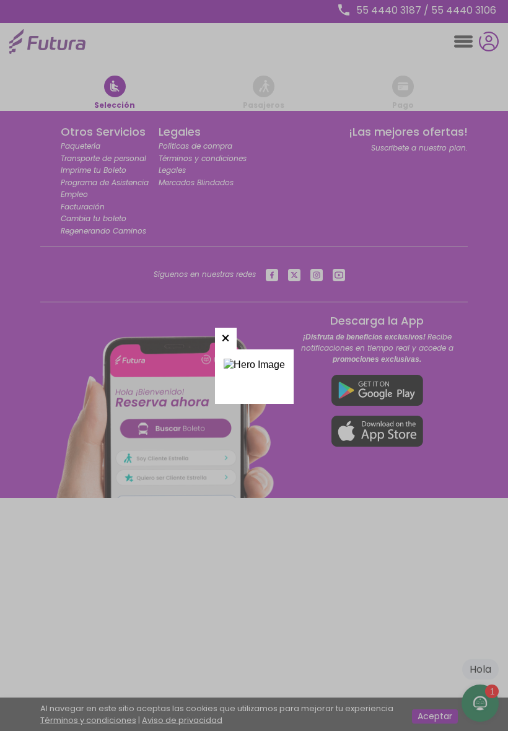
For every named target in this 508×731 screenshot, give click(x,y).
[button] (226, 338)
